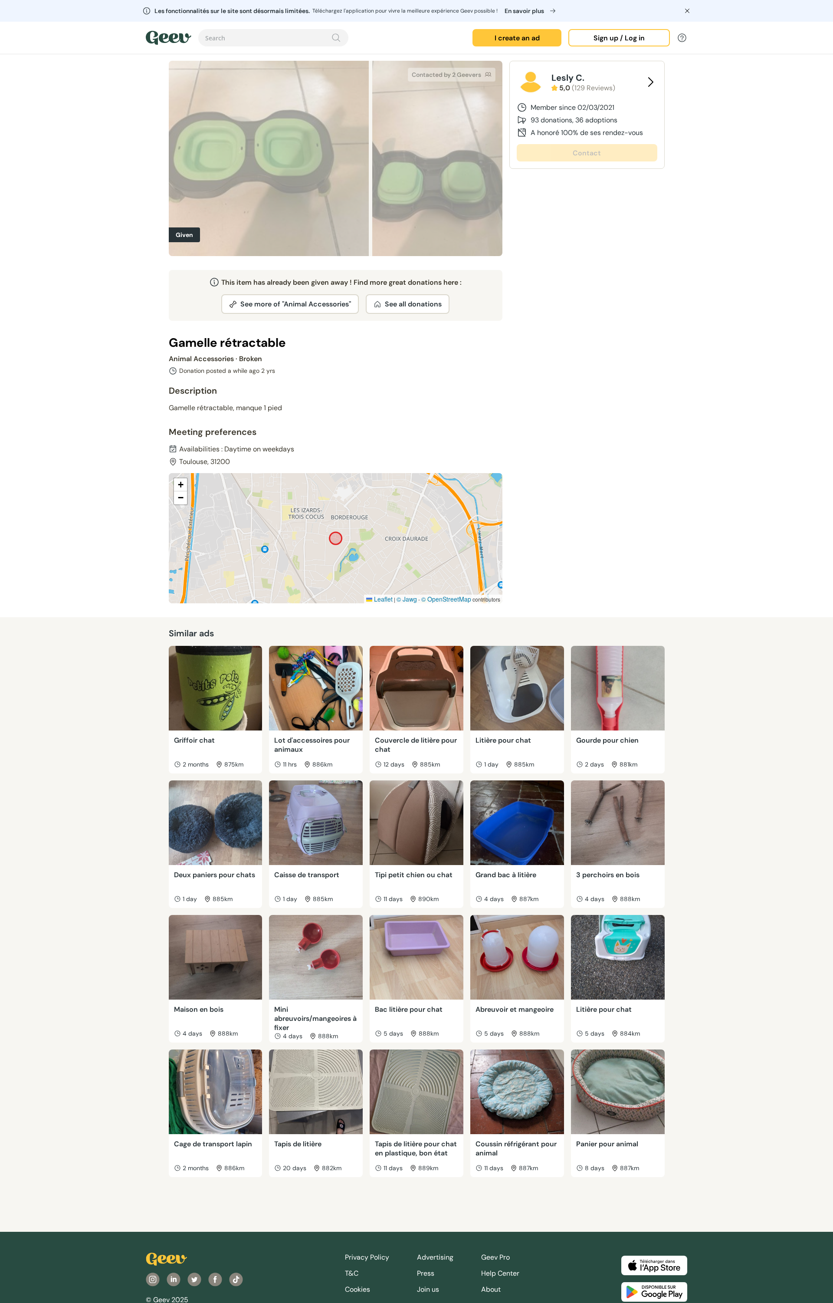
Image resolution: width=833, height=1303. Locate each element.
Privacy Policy (367, 1257)
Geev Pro (495, 1257)
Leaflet (382, 599)
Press (425, 1273)
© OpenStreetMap (446, 599)
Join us (428, 1289)
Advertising (435, 1257)
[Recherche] (336, 37)
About (491, 1289)
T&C (351, 1273)
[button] (180, 484)
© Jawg (407, 599)
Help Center (500, 1273)
